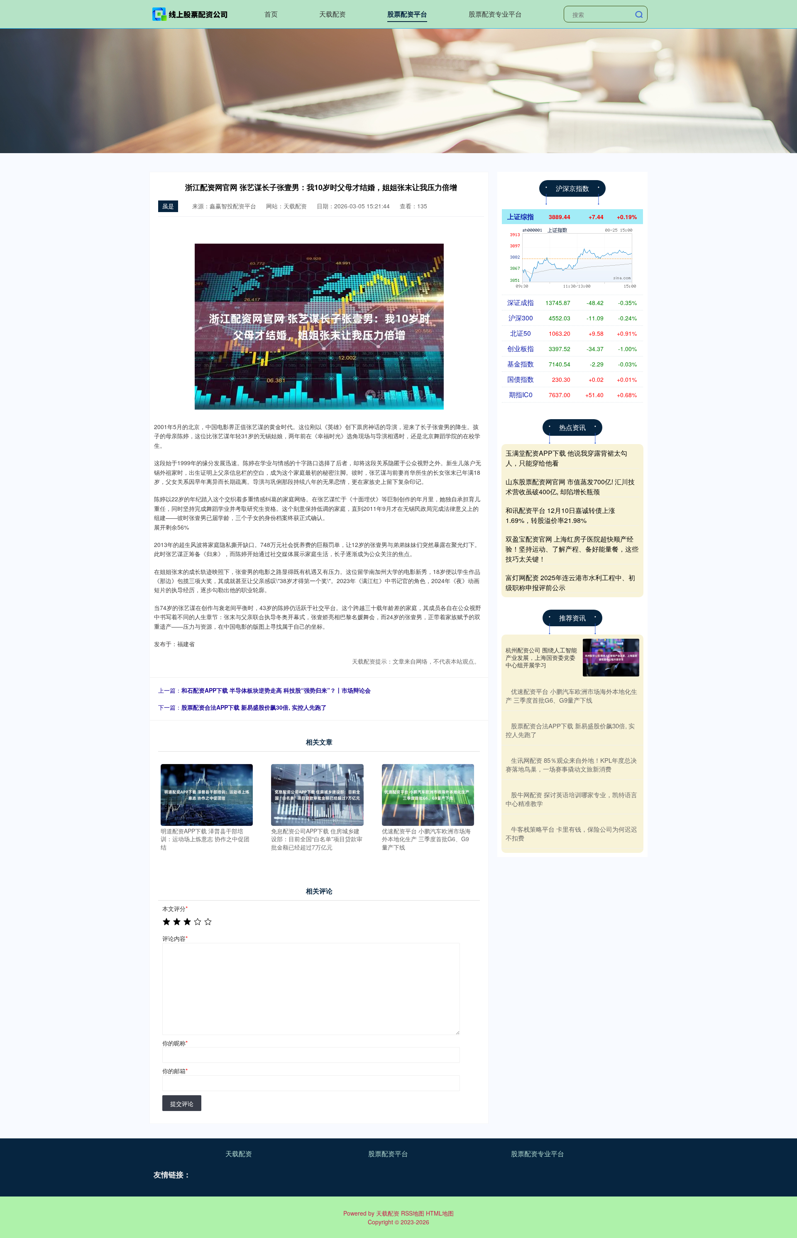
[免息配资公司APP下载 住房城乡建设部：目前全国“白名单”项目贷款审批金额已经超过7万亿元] (317, 794)
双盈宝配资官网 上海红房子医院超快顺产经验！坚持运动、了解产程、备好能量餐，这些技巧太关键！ (572, 549)
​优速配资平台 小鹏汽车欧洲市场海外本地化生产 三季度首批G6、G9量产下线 (571, 695)
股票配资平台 (407, 14)
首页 (271, 14)
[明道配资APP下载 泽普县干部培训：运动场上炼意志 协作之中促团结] (207, 794)
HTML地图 (440, 1213)
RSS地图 (412, 1213)
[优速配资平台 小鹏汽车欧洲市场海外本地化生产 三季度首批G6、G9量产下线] (428, 794)
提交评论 (181, 1103)
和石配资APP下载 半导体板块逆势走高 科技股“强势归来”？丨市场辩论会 (276, 690)
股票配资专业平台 (495, 14)
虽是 (168, 206)
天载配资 (332, 14)
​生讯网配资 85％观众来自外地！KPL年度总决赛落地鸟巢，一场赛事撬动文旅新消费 (571, 764)
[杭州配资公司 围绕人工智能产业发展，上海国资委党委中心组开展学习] (611, 657)
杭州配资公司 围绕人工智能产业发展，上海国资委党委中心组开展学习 (541, 657)
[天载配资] (190, 13)
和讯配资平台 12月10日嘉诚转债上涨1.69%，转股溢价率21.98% (560, 515)
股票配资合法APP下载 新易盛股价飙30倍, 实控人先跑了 (254, 707)
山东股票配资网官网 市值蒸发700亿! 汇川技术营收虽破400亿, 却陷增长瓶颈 (570, 486)
